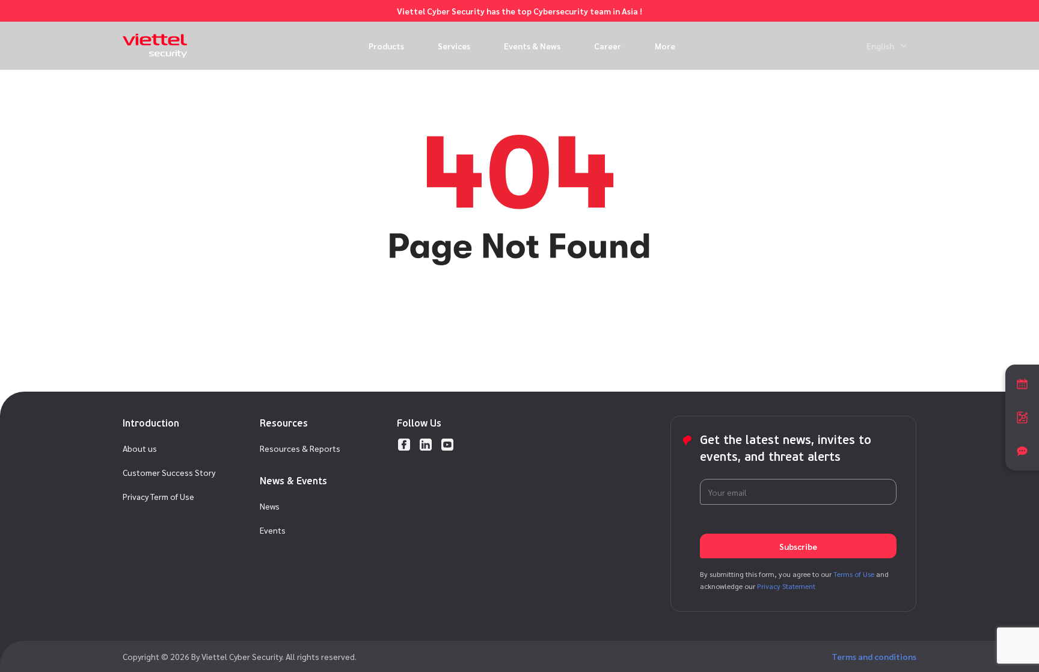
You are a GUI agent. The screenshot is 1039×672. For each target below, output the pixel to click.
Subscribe (798, 546)
